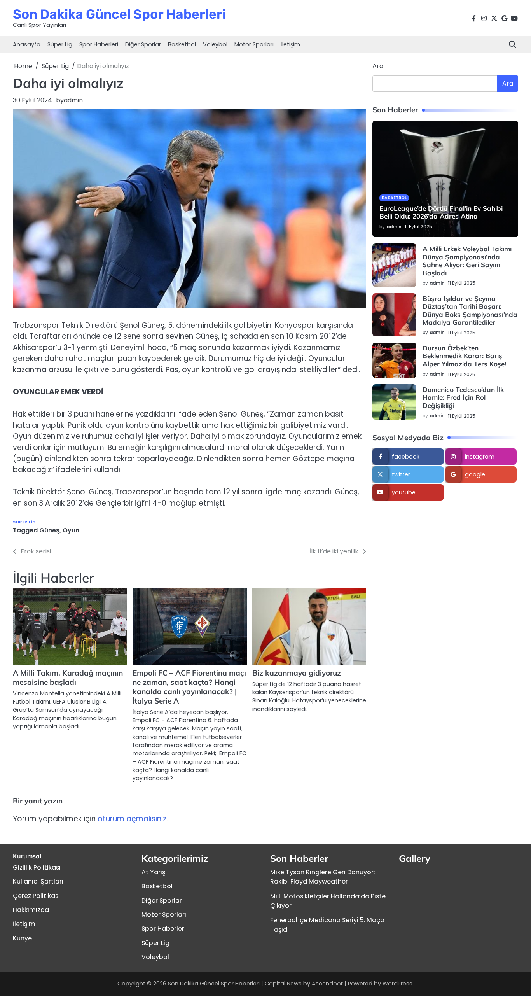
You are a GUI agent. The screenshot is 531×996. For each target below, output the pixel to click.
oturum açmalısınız (132, 819)
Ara (377, 65)
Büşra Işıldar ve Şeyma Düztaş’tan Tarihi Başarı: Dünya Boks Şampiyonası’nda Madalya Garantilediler (470, 310)
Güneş (49, 530)
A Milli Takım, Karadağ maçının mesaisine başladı (68, 677)
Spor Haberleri (98, 44)
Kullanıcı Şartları (38, 881)
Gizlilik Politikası (37, 867)
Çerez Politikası (36, 895)
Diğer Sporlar (143, 44)
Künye (22, 938)
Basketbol (182, 44)
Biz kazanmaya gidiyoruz (296, 672)
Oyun (71, 530)
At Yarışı (154, 872)
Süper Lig (59, 44)
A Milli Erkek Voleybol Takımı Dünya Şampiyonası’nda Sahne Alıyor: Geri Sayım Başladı (467, 261)
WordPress (397, 983)
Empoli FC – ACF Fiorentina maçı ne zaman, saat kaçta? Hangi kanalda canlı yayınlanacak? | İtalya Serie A (189, 686)
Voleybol (215, 44)
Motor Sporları (254, 44)
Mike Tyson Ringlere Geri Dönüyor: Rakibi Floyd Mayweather (322, 877)
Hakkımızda (31, 909)
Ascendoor (327, 983)
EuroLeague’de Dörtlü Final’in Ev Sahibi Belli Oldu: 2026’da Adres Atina (441, 212)
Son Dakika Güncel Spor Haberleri (119, 14)
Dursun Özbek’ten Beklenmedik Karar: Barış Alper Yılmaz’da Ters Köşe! (464, 356)
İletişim (290, 44)
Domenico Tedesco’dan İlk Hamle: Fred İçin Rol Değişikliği (463, 397)
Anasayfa (26, 44)
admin (73, 100)
